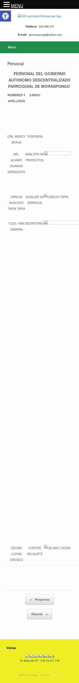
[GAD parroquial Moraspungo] (39, 16)
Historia (39, 614)
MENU (17, 5)
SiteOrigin (55, 674)
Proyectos (40, 599)
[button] (7, 4)
